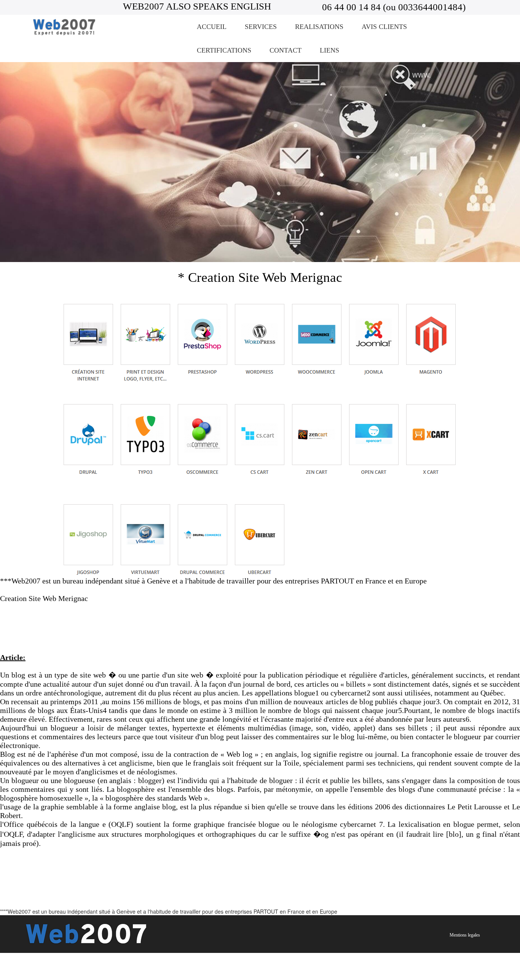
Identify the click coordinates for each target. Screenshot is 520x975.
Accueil (212, 26)
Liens (329, 50)
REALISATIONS (319, 26)
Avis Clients (384, 26)
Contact (285, 50)
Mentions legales (465, 935)
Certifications (224, 50)
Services (261, 26)
